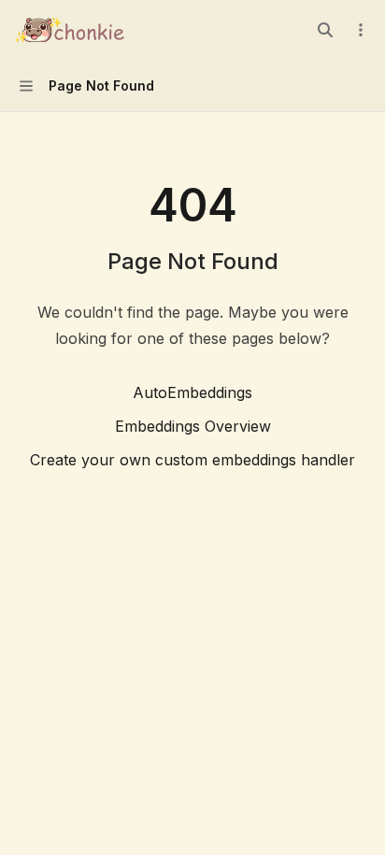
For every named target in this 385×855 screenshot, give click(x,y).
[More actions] (360, 30)
